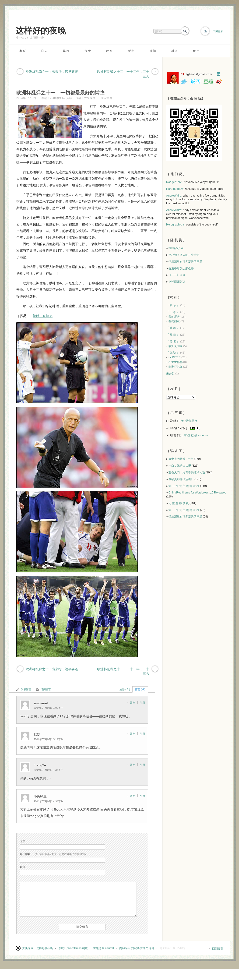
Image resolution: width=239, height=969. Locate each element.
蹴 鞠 (153, 51)
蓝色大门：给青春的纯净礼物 (187, 472)
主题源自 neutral (103, 948)
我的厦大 (174, 316)
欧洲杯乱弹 (176, 366)
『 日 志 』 (172, 312)
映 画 (109, 51)
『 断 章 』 (172, 305)
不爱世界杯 (176, 362)
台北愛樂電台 (188, 421)
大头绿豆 (89, 98)
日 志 (44, 51)
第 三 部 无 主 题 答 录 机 (184, 510)
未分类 (170, 373)
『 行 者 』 (172, 341)
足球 (69, 98)
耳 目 (66, 51)
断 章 (131, 51)
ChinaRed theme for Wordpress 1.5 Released (197, 492)
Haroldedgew (174, 188)
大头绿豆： (29, 948)
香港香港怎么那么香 (181, 268)
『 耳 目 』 (172, 334)
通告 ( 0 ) (125, 689)
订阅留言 (46, 689)
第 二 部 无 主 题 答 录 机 (184, 486)
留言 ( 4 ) (140, 689)
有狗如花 (174, 321)
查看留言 (106, 98)
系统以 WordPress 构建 (73, 948)
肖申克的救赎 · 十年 (181, 459)
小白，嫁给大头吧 (180, 465)
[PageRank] (195, 428)
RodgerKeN (173, 182)
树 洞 (174, 51)
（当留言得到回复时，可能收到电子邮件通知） (53, 854)
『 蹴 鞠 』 (172, 352)
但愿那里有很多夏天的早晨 (185, 261)
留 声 (196, 51)
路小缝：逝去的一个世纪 (184, 255)
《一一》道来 (177, 275)
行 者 (87, 51)
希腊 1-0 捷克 (43, 316)
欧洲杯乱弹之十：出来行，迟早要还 (52, 72)
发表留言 (26, 689)
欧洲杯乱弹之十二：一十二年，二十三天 (123, 74)
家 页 (22, 51)
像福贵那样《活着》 (181, 479)
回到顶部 (217, 948)
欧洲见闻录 (176, 346)
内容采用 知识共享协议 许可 (136, 948)
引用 (142, 702)
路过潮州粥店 (177, 281)
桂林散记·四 (176, 248)
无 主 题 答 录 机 (179, 503)
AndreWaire (173, 195)
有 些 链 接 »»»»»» (196, 435)
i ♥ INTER (175, 357)
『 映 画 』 (172, 328)
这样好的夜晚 (41, 30)
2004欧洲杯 (57, 98)
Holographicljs (175, 224)
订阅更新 (217, 31)
